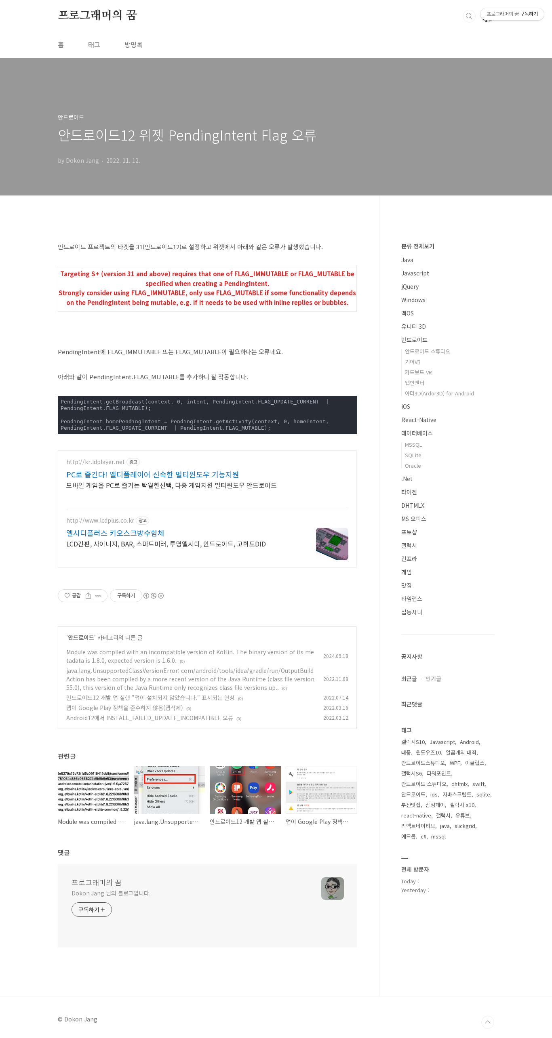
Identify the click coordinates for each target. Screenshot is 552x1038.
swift (478, 784)
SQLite (413, 455)
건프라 (409, 559)
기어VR (413, 362)
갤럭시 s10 (462, 805)
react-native (416, 815)
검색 (469, 16)
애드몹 (408, 836)
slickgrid (465, 826)
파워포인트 (439, 773)
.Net (407, 479)
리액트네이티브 (418, 826)
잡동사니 (411, 612)
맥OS (407, 313)
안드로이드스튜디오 (423, 763)
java (445, 826)
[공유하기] (88, 596)
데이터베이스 (417, 433)
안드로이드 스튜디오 (427, 351)
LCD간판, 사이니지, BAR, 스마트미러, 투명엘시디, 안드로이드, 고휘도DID (166, 543)
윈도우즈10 (428, 752)
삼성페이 (435, 805)
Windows (413, 300)
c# (423, 836)
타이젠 (409, 492)
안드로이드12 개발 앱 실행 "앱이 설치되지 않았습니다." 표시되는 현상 (150, 697)
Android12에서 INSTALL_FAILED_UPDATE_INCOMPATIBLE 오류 (149, 718)
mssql (438, 836)
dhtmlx (459, 784)
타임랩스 (411, 599)
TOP (487, 1022)
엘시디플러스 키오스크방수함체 (115, 533)
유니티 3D (413, 326)
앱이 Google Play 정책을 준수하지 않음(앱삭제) (124, 708)
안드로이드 (81, 637)
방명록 (133, 44)
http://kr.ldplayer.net (95, 461)
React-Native (418, 420)
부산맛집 (411, 805)
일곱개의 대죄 (461, 752)
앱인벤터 (414, 383)
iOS (405, 406)
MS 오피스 (413, 519)
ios (434, 794)
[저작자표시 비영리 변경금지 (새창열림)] (153, 596)
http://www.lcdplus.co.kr (100, 520)
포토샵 (409, 532)
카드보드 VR (418, 372)
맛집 (406, 585)
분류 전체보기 (417, 246)
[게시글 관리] (98, 596)
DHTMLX (412, 505)
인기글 (433, 678)
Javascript (415, 273)
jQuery (410, 286)
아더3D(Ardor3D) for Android (439, 393)
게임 (406, 572)
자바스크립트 (457, 794)
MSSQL (413, 444)
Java (407, 260)
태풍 (406, 752)
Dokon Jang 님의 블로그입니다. (111, 893)
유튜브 (462, 815)
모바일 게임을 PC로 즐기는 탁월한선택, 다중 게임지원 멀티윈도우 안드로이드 (171, 485)
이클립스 (475, 763)
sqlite (483, 794)
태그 (94, 44)
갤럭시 (409, 545)
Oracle (413, 465)
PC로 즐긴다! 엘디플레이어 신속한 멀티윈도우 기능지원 (152, 474)
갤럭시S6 (411, 773)
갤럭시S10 (413, 742)
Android (469, 742)
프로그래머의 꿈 (97, 15)
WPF (455, 763)
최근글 (409, 678)
